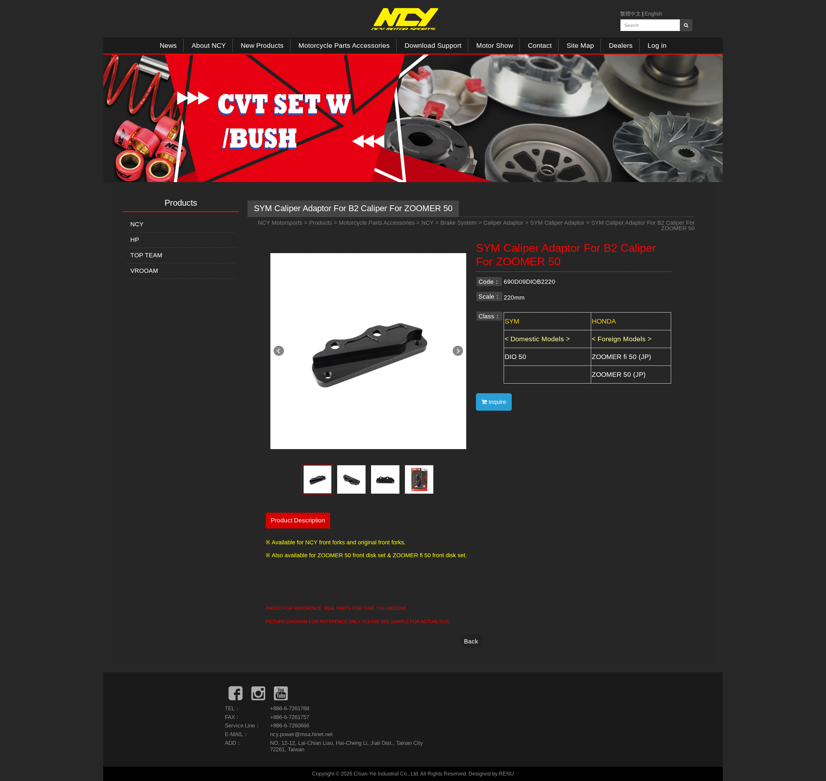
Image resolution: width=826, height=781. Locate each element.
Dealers (621, 45)
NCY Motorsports (280, 223)
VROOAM (144, 270)
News (168, 45)
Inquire (496, 402)
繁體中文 (630, 13)
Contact (540, 45)
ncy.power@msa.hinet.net (301, 734)
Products (320, 223)
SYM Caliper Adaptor (557, 223)
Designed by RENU (491, 773)
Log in (657, 45)
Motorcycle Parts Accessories (344, 45)
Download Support (433, 45)
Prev (279, 351)
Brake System (458, 223)
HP (134, 239)
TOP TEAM (146, 255)
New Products (262, 45)
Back (471, 641)
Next (458, 351)
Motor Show (494, 45)
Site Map (580, 45)
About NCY (209, 45)
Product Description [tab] (298, 520)
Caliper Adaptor (503, 223)
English (653, 13)
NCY (137, 224)
